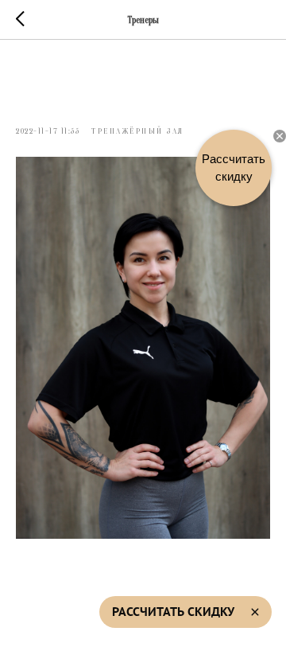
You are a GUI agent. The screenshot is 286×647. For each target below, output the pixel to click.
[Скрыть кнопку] (279, 136)
